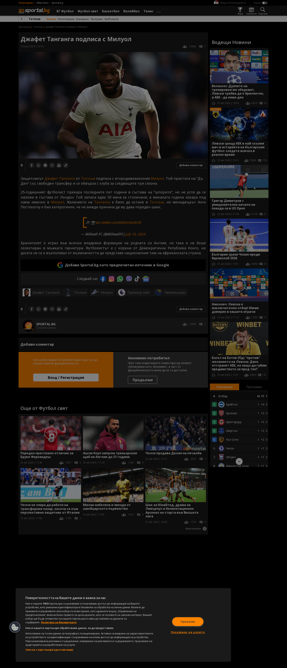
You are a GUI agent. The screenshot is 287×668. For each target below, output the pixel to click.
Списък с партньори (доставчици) (49, 649)
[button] (15, 627)
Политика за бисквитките (59, 622)
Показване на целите (188, 632)
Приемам (188, 621)
